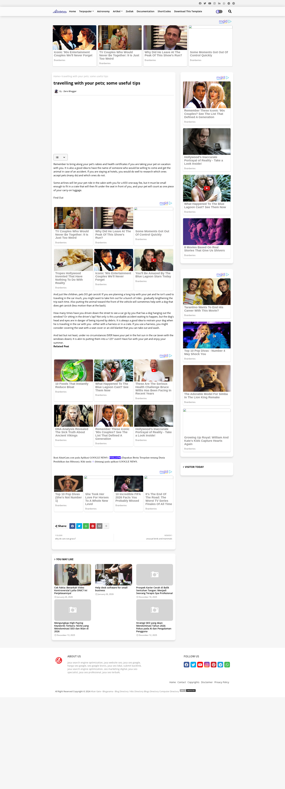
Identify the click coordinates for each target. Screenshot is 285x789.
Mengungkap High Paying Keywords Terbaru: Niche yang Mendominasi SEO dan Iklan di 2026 (71, 627)
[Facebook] (72, 526)
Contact (181, 682)
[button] (61, 157)
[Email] (99, 526)
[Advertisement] (115, 128)
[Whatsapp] (86, 526)
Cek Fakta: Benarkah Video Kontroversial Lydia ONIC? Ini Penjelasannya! (70, 590)
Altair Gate (96, 691)
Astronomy (103, 11)
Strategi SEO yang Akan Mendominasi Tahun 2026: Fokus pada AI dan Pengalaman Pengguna (153, 627)
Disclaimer (207, 682)
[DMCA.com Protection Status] (187, 691)
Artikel (116, 11)
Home (72, 11)
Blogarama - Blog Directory (116, 691)
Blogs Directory (151, 691)
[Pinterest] (93, 526)
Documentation (145, 11)
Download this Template (188, 11)
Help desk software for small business (111, 589)
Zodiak (129, 11)
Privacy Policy (221, 682)
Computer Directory (169, 691)
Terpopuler (85, 11)
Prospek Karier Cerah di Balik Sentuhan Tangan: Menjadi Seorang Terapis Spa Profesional (154, 590)
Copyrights (193, 682)
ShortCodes (164, 11)
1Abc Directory (136, 691)
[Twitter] (79, 526)
